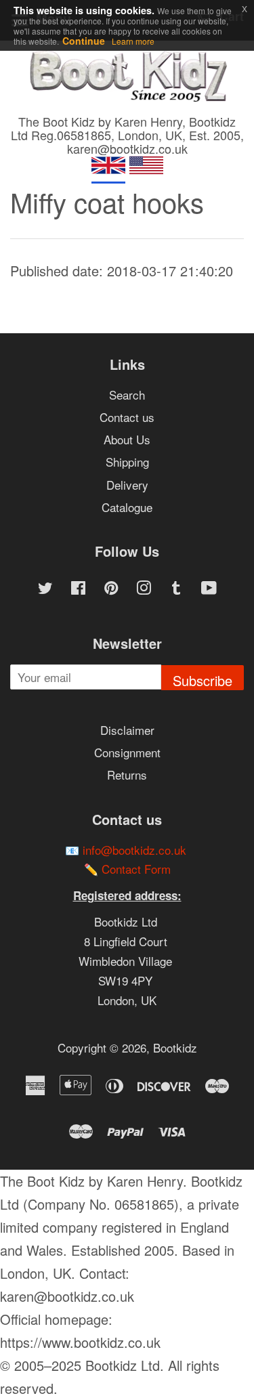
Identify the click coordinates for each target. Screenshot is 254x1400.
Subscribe (202, 680)
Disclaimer (127, 729)
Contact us (127, 416)
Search (127, 394)
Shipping (127, 461)
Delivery (127, 484)
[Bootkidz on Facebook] (78, 588)
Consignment (127, 752)
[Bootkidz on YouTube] (209, 588)
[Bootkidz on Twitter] (45, 588)
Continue (83, 40)
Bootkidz (175, 1047)
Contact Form (136, 868)
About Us (127, 439)
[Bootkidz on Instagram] (143, 588)
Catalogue (127, 507)
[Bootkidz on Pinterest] (111, 588)
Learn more (133, 41)
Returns (127, 774)
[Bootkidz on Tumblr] (176, 588)
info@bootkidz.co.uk (134, 849)
